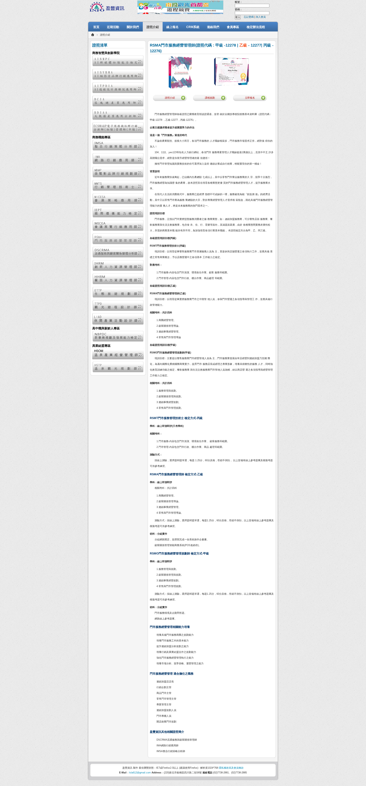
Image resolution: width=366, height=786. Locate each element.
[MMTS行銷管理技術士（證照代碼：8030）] (118, 185)
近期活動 (113, 27)
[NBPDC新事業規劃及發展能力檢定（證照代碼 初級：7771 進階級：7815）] (118, 336)
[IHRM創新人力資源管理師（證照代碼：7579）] (118, 265)
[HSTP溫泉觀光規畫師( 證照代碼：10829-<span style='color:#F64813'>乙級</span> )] (118, 367)
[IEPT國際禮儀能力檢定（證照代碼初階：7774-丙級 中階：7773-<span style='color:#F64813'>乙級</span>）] (118, 212)
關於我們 (133, 27)
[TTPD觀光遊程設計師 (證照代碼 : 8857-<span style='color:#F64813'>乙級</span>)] (118, 305)
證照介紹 (153, 27)
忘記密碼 (249, 16)
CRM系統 (192, 27)
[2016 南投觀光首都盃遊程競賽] (180, 7)
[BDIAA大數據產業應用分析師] (118, 114)
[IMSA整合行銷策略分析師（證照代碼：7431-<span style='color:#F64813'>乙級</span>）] (118, 145)
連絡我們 (213, 27)
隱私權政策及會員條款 (231, 767)
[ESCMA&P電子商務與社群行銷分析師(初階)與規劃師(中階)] (118, 128)
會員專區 (233, 27)
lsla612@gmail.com (140, 772)
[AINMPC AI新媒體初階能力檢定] (118, 61)
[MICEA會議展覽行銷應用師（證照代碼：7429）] (118, 225)
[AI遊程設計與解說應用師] (118, 87)
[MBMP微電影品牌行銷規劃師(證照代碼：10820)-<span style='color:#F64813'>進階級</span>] (118, 172)
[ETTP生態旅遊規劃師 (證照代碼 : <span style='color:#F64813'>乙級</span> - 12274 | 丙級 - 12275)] (118, 292)
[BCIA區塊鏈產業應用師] (118, 101)
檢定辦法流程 (256, 27)
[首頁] (92, 34)
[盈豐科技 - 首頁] (108, 7)
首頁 (96, 27)
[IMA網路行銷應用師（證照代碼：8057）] (118, 158)
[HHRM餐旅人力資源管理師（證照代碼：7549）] (118, 279)
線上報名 (172, 27)
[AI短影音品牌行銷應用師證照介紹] (118, 74)
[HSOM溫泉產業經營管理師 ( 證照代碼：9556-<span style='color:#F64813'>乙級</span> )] (118, 353)
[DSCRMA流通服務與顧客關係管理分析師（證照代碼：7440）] (118, 252)
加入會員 (261, 16)
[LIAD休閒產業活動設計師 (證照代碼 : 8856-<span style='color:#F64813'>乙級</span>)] (118, 319)
